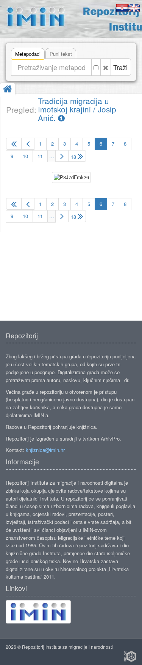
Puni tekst (61, 53)
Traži (120, 67)
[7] (62, 156)
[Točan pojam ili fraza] (96, 67)
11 (40, 156)
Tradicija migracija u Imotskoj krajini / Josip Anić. (77, 109)
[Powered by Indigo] (130, 656)
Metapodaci (28, 53)
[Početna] (7, 89)
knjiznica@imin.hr (45, 449)
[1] (14, 144)
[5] (27, 144)
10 (25, 156)
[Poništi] (105, 67)
